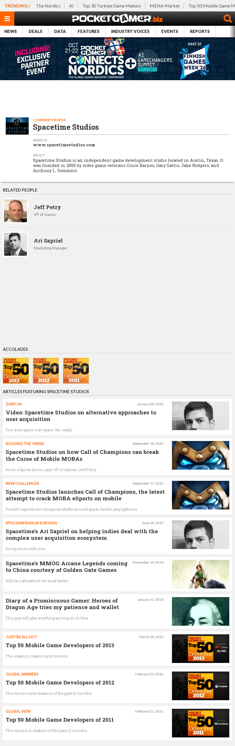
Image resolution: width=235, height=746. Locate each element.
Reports (200, 31)
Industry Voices (130, 31)
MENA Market (165, 5)
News (10, 31)
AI (71, 5)
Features (88, 31)
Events (169, 31)
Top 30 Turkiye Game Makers (111, 5)
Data (60, 31)
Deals (35, 31)
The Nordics (48, 5)
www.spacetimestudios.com (64, 145)
